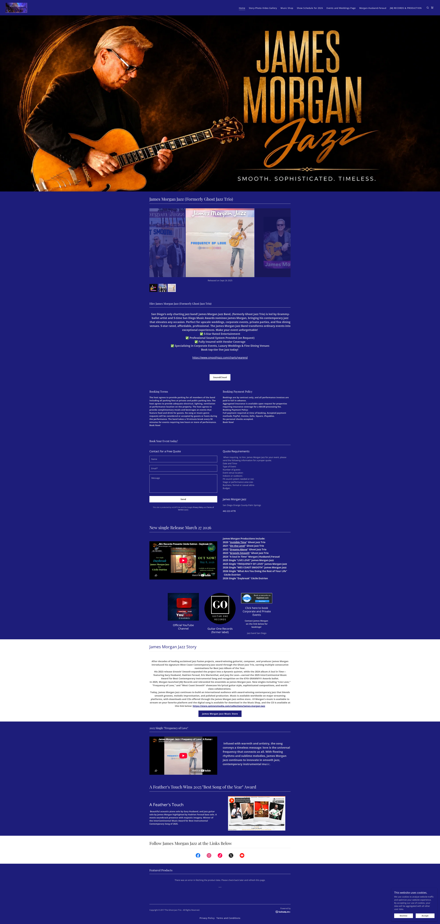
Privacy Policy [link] (198, 507)
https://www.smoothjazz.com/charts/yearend (220, 357)
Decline (403, 915)
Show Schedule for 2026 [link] (310, 8)
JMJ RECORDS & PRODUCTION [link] (406, 8)
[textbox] (183, 459)
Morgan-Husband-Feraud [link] (372, 8)
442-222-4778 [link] (229, 511)
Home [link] (242, 8)
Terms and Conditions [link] (228, 918)
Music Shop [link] (287, 8)
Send (183, 499)
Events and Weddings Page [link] (341, 8)
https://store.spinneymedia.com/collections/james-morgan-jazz (229, 706)
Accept (425, 915)
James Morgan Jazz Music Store (220, 713)
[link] (16, 7)
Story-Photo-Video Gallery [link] (263, 8)
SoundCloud (220, 377)
